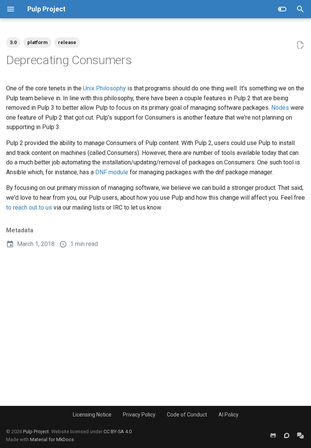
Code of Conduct (187, 415)
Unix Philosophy (104, 88)
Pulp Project (36, 431)
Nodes (280, 107)
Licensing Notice (92, 415)
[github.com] (273, 435)
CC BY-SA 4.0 (118, 431)
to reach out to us (29, 207)
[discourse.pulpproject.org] (287, 435)
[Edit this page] (300, 45)
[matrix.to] (300, 435)
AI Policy (228, 415)
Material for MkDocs (52, 439)
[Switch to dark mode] (282, 9)
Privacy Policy (139, 415)
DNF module (111, 172)
